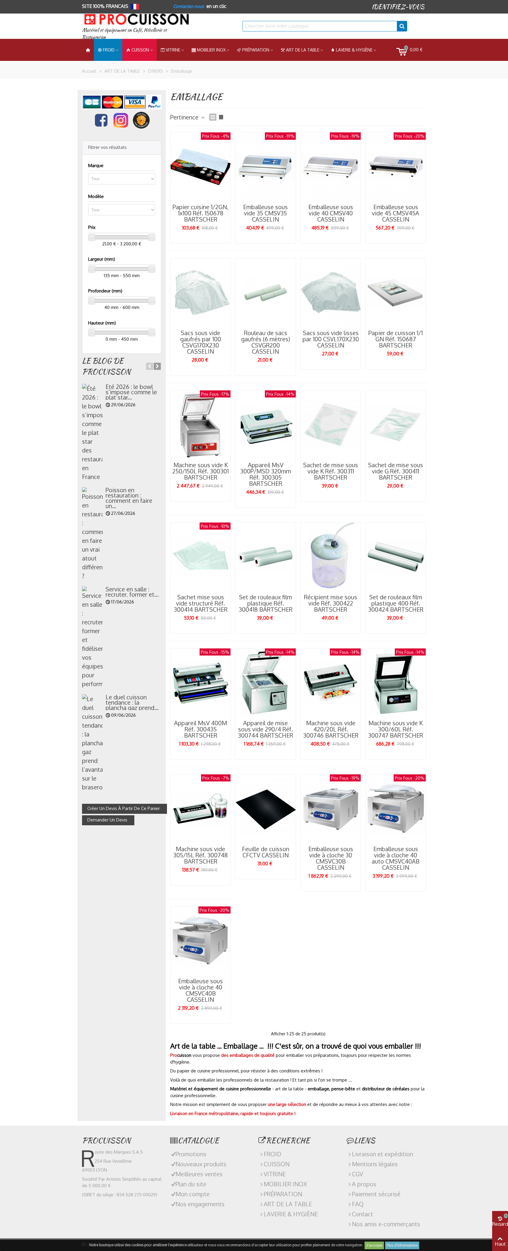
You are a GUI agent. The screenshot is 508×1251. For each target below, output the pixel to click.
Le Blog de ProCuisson (106, 366)
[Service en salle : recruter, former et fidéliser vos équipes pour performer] (92, 637)
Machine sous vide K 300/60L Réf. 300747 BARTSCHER (395, 729)
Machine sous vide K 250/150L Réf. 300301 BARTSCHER (200, 471)
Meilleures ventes (199, 1174)
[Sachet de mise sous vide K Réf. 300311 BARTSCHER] (331, 424)
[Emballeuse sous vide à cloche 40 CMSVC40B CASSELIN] (200, 940)
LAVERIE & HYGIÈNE (354, 49)
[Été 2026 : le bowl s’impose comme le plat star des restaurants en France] (92, 432)
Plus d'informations (402, 1245)
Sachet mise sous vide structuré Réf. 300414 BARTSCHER (201, 603)
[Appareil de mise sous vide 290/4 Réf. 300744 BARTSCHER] (265, 682)
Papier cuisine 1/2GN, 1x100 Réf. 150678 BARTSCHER (200, 213)
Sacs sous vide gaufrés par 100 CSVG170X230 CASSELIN (200, 342)
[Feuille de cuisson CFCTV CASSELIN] (265, 808)
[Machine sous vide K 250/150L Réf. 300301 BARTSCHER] (200, 424)
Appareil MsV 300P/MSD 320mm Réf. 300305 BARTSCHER (265, 474)
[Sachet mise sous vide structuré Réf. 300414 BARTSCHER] (200, 557)
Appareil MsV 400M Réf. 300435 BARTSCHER (200, 729)
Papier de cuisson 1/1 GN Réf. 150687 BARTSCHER (395, 339)
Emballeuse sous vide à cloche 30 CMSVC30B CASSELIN (330, 858)
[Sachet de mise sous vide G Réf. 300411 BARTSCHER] (396, 424)
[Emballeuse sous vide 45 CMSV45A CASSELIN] (396, 166)
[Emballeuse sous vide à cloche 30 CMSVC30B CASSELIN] (331, 808)
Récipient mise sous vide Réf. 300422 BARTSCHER (330, 603)
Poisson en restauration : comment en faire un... (129, 497)
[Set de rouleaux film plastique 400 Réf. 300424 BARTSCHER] (396, 557)
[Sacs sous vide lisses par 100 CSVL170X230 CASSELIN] (331, 292)
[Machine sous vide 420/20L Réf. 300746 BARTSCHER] (331, 682)
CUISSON (140, 49)
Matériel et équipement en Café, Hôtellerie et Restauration (124, 34)
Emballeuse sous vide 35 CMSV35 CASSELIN (265, 213)
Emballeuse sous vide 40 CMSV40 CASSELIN (330, 213)
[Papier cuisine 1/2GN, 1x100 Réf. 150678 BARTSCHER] (200, 166)
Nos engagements (200, 1204)
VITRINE (275, 1174)
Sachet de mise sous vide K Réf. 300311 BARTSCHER (330, 471)
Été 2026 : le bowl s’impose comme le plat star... (131, 392)
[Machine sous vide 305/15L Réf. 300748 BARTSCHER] (200, 808)
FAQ (358, 1204)
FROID (109, 49)
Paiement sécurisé (376, 1194)
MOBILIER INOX (211, 49)
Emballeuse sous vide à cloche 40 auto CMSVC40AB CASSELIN (396, 858)
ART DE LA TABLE (302, 49)
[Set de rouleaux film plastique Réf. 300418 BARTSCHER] (265, 557)
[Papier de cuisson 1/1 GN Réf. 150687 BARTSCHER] (396, 292)
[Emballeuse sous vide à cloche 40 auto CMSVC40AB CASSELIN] (396, 808)
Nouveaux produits (201, 1164)
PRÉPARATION (255, 49)
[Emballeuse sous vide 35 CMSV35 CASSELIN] (265, 166)
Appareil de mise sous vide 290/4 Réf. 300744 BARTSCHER (265, 729)
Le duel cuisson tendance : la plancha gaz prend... (132, 702)
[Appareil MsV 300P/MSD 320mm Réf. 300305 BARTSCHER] (265, 424)
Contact (362, 1214)
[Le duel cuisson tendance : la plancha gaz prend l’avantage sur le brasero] (92, 742)
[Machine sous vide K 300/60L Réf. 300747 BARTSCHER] (396, 682)
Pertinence (185, 117)
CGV (357, 1174)
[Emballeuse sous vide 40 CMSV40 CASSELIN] (331, 166)
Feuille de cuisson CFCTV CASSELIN (265, 852)
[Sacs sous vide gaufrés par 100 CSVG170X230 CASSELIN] (200, 292)
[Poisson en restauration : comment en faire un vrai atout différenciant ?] (92, 533)
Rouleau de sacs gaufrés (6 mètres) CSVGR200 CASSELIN (265, 342)
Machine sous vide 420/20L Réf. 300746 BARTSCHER (330, 729)
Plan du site (191, 1184)
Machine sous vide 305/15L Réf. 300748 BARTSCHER (200, 855)
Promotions (191, 1154)
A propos (364, 1184)
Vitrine (173, 49)
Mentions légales (375, 1164)
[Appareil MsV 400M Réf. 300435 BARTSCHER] (200, 682)
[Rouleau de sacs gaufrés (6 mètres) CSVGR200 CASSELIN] (265, 292)
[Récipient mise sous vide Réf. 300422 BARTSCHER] (331, 557)
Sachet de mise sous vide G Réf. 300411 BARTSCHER (395, 471)
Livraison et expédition (382, 1154)
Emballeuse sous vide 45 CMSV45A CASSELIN (395, 213)
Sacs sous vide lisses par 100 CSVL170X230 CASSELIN (331, 339)
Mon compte (193, 1194)
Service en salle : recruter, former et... (132, 591)
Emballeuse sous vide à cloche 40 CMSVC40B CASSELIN (200, 990)
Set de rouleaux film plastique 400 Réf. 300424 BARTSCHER (395, 603)
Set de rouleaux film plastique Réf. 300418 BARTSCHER (266, 603)
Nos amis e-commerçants (386, 1224)
